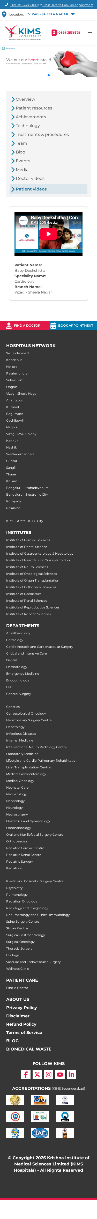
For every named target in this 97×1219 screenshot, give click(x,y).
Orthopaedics (16, 841)
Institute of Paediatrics (23, 594)
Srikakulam (15, 380)
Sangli (11, 467)
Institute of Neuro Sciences (27, 567)
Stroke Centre (17, 928)
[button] (51, 14)
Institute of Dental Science (26, 547)
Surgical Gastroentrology (25, 935)
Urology (12, 955)
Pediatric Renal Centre (23, 855)
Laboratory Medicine (22, 754)
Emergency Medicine (22, 673)
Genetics (13, 707)
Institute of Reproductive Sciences (32, 607)
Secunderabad (17, 353)
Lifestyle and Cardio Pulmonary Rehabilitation (42, 760)
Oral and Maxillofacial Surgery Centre (34, 834)
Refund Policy (21, 1024)
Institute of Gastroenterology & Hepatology (39, 553)
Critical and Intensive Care (26, 653)
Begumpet (14, 414)
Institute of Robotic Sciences (28, 614)
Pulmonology (17, 895)
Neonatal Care (17, 787)
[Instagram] (48, 1074)
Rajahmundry (17, 373)
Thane (11, 474)
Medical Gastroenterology (26, 774)
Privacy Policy (21, 1007)
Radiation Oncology (21, 901)
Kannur (12, 441)
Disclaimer (17, 1016)
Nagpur (12, 427)
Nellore (11, 367)
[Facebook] (26, 1074)
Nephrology (15, 801)
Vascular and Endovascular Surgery (33, 962)
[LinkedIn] (71, 1074)
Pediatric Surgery (19, 861)
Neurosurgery (17, 814)
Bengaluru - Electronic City (27, 494)
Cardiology (14, 640)
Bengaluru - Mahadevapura (27, 488)
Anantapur (14, 400)
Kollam (11, 481)
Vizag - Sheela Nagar (22, 393)
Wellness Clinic (17, 969)
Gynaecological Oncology (26, 713)
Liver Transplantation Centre (28, 767)
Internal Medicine (19, 740)
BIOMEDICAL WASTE (28, 1049)
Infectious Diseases (21, 734)
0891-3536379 (69, 32)
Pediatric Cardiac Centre (25, 848)
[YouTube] (60, 1074)
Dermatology (16, 667)
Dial (24, 5)
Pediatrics (14, 868)
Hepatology (15, 727)
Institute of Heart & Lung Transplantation (38, 560)
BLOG (12, 1040)
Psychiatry (14, 888)
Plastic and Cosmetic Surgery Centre (34, 881)
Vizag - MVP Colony (21, 434)
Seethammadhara (20, 454)
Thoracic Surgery (19, 948)
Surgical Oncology (20, 942)
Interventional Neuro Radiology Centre (36, 747)
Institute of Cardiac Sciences (28, 540)
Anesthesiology (18, 633)
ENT (9, 687)
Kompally (13, 501)
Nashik (11, 447)
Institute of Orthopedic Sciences (31, 587)
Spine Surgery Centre (22, 921)
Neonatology (16, 794)
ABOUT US (17, 999)
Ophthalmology (18, 828)
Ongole (12, 387)
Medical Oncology (20, 781)
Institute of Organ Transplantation (32, 580)
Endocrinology (17, 680)
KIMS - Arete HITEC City (24, 521)
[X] (37, 1074)
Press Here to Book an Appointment (67, 5)
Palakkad (13, 508)
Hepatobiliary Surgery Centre (28, 720)
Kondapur (14, 360)
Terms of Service (24, 1032)
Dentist (12, 660)
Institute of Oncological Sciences (31, 574)
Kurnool (12, 407)
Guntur (11, 461)
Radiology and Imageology (27, 908)
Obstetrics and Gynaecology (28, 821)
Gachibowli (15, 420)
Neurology (14, 808)
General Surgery (18, 694)
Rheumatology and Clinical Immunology (38, 915)
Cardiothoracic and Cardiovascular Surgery (39, 647)
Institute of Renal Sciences (26, 601)
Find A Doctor (17, 988)
